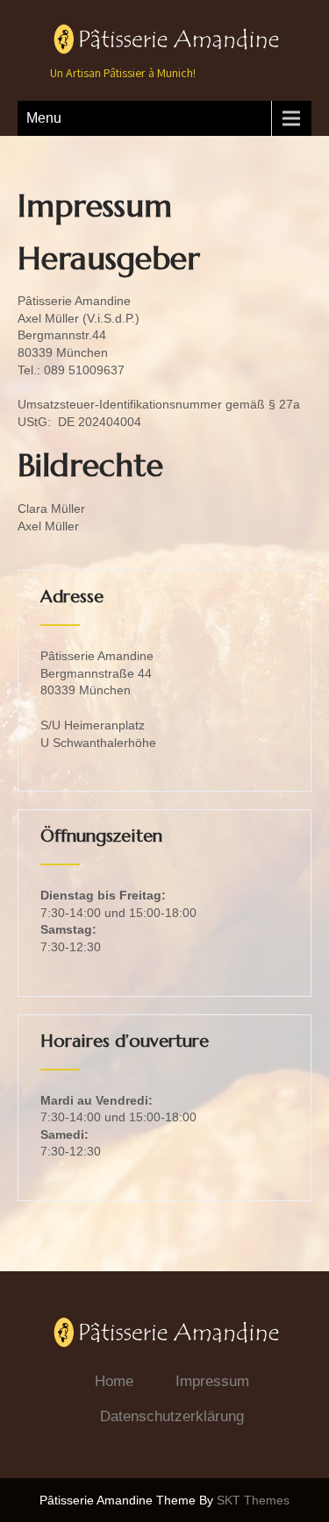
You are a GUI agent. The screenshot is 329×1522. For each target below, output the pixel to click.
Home (114, 1381)
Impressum (212, 1381)
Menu (43, 117)
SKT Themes (253, 1500)
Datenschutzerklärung (172, 1416)
